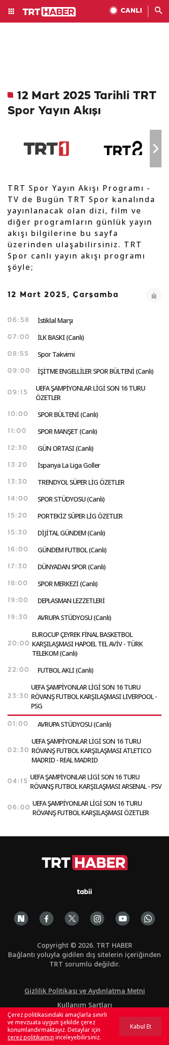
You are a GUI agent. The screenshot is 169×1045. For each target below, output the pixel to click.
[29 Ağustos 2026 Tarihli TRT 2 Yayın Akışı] (123, 148)
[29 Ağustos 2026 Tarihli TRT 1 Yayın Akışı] (46, 148)
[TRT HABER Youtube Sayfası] (122, 918)
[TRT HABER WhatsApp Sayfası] (148, 918)
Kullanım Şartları (84, 1004)
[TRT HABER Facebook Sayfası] (46, 918)
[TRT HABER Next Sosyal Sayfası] (21, 918)
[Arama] (158, 11)
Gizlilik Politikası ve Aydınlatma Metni (84, 990)
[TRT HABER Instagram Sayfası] (97, 918)
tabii (84, 892)
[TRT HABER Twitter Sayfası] (72, 918)
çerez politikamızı (31, 1037)
